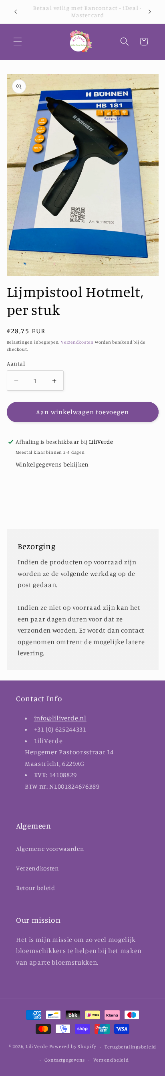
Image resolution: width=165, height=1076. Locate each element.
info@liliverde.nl (60, 718)
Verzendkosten (77, 342)
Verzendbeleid (111, 1060)
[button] (17, 41)
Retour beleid (35, 888)
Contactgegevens (64, 1060)
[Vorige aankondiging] (15, 11)
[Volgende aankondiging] (150, 11)
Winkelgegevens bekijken (52, 464)
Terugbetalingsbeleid (130, 1047)
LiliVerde (37, 1047)
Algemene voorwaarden (50, 848)
